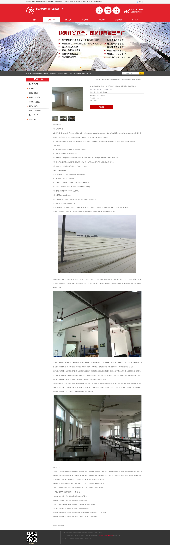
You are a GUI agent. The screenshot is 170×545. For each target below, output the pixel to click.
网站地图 (88, 538)
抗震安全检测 (33, 93)
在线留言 (101, 107)
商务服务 (99, 92)
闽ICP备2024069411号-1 (92, 535)
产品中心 (51, 20)
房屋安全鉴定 (33, 84)
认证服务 (105, 92)
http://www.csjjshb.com (58, 525)
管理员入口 (83, 538)
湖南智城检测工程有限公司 (106, 535)
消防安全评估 (33, 106)
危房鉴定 (32, 88)
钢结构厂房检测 (34, 97)
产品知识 (102, 20)
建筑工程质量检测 (35, 110)
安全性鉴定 (33, 119)
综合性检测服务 (34, 102)
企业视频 (68, 20)
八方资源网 (71, 538)
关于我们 (118, 20)
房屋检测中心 (33, 115)
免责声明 (77, 538)
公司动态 (85, 20)
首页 (34, 20)
